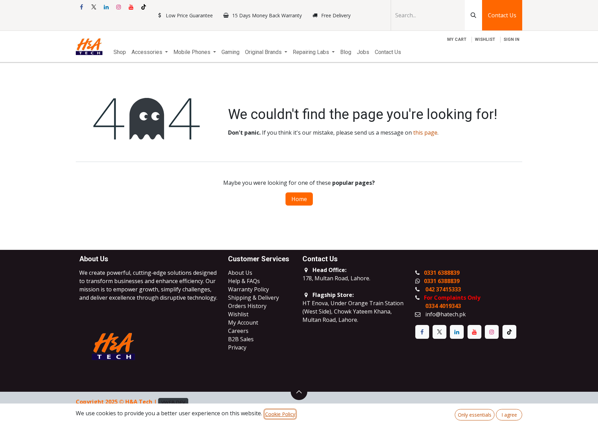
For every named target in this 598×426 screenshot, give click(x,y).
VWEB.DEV (173, 402)
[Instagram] (118, 6)
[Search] (473, 15)
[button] (299, 391)
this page (425, 132)
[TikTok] (143, 6)
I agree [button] (509, 414)
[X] (93, 6)
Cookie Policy (280, 414)
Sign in (511, 39)
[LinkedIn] (106, 6)
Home (299, 199)
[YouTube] (131, 6)
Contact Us (502, 15)
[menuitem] (120, 52)
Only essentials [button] (474, 414)
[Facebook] (81, 6)
